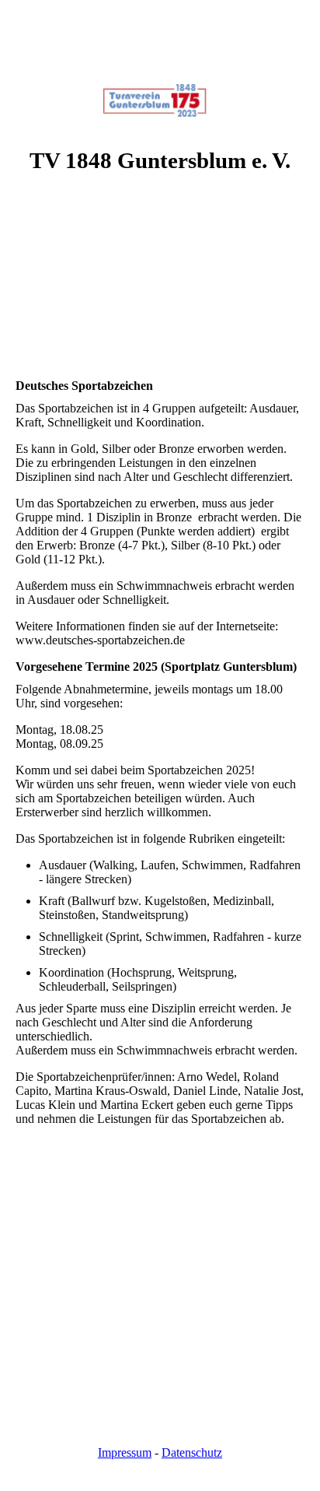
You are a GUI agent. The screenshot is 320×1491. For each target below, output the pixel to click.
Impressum (124, 1452)
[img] (160, 58)
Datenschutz (192, 1452)
